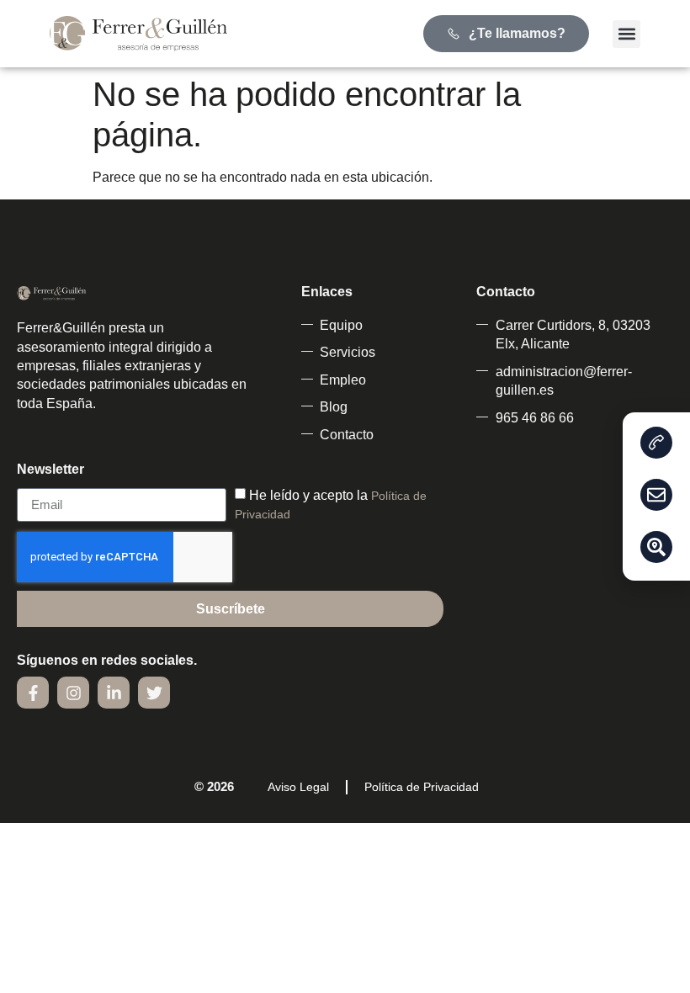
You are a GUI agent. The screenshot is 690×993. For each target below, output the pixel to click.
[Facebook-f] (33, 693)
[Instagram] (73, 693)
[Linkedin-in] (114, 693)
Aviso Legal (298, 787)
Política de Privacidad (421, 787)
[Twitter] (154, 693)
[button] (626, 34)
